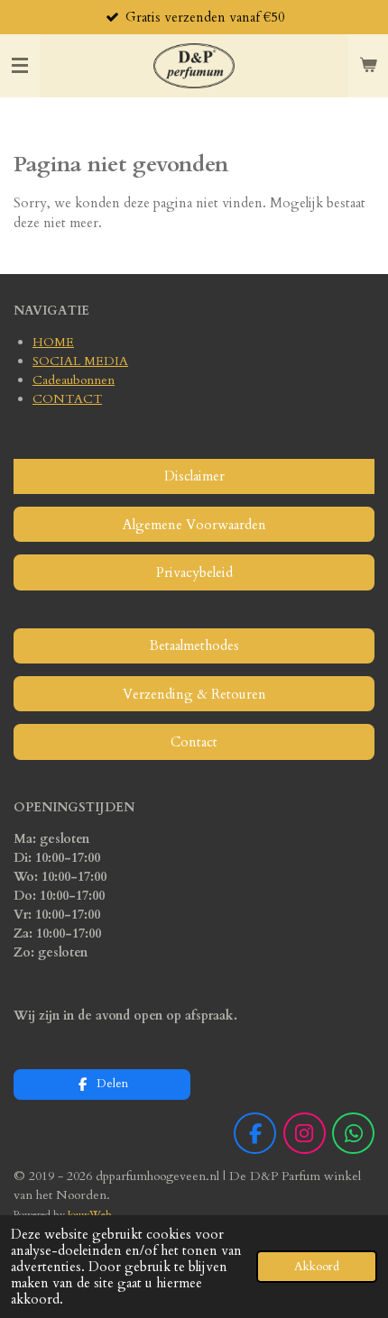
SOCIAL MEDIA (80, 361)
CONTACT (67, 398)
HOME (53, 342)
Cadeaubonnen (73, 380)
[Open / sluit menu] (20, 65)
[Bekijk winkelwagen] (368, 65)
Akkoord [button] (316, 1267)
